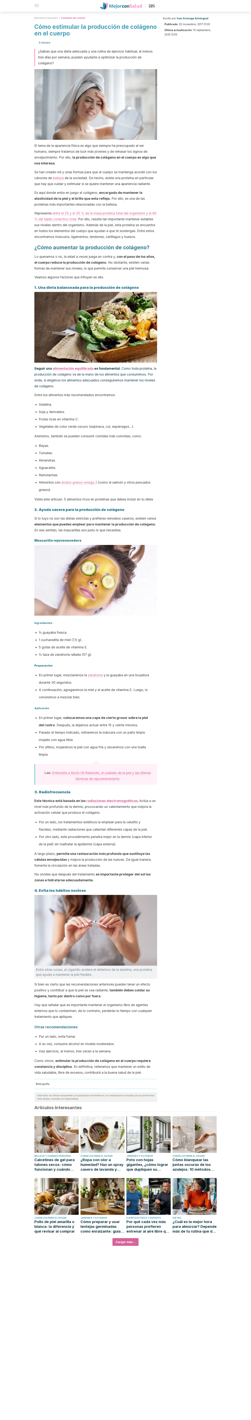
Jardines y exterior (139, 1156)
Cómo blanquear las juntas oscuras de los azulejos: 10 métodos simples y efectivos (192, 1165)
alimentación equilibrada (73, 368)
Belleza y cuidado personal (52, 1156)
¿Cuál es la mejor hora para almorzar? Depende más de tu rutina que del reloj (195, 1227)
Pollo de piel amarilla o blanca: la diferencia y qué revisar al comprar (54, 1227)
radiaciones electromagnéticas (112, 801)
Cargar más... (125, 1242)
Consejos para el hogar (96, 1156)
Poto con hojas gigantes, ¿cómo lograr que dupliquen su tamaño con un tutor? (147, 1165)
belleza (58, 178)
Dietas (177, 1217)
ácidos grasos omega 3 (79, 482)
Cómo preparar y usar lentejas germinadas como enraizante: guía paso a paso (100, 1227)
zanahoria (95, 675)
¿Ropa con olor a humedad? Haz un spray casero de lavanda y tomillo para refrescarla (101, 1165)
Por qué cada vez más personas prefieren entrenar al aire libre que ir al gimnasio (148, 1227)
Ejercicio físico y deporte (143, 1217)
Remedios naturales (46, 18)
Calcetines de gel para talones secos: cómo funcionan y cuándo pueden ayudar (54, 1165)
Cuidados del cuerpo (73, 18)
